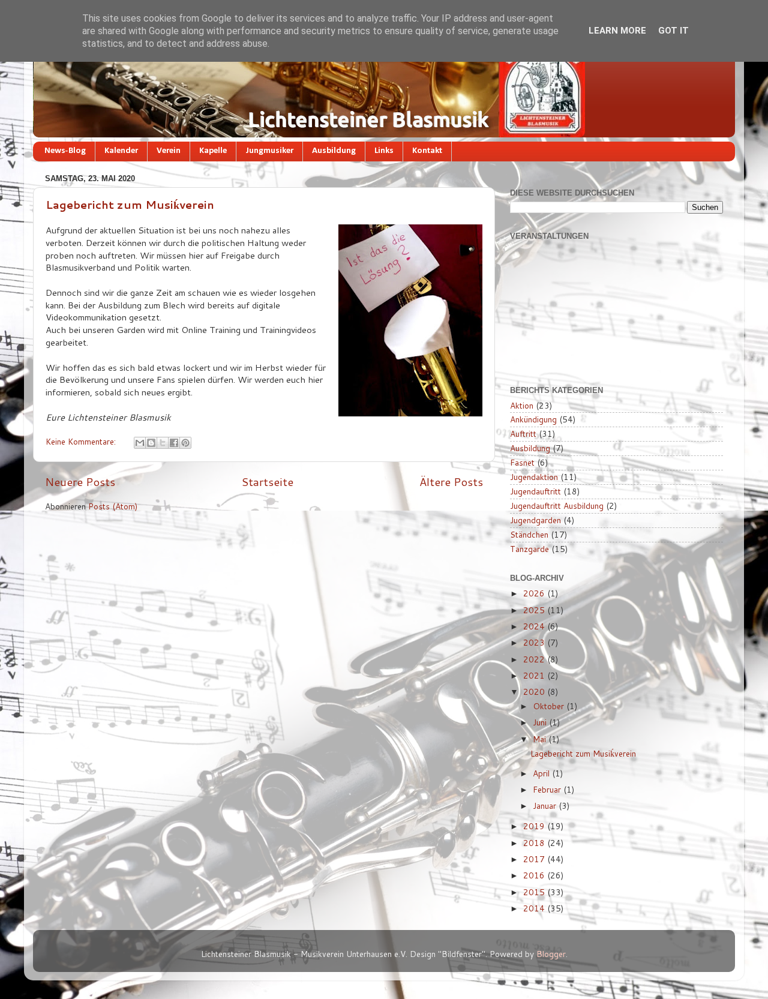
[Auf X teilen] (163, 443)
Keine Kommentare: (82, 441)
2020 (535, 691)
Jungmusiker (269, 150)
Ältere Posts (451, 481)
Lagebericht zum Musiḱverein (130, 204)
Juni (541, 722)
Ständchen (529, 534)
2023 (535, 642)
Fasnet (522, 462)
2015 (535, 892)
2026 (535, 593)
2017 (535, 859)
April (542, 773)
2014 (535, 908)
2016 (535, 875)
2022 (535, 659)
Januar (546, 805)
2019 (535, 826)
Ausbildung (334, 150)
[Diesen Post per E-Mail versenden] (140, 443)
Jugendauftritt (535, 491)
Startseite (267, 481)
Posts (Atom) (112, 506)
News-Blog (65, 150)
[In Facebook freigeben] (174, 443)
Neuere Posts (80, 481)
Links (384, 150)
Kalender (121, 150)
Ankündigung (533, 419)
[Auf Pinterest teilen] (185, 443)
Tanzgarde (529, 548)
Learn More (617, 30)
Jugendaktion (534, 476)
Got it (673, 30)
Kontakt (427, 150)
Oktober (549, 706)
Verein (169, 150)
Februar (548, 789)
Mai (540, 739)
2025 (535, 610)
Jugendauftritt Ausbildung (557, 505)
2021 (535, 675)
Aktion (521, 405)
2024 (535, 626)
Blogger (551, 953)
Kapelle (213, 150)
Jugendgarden (535, 520)
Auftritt (523, 433)
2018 (535, 842)
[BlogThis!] (151, 443)
